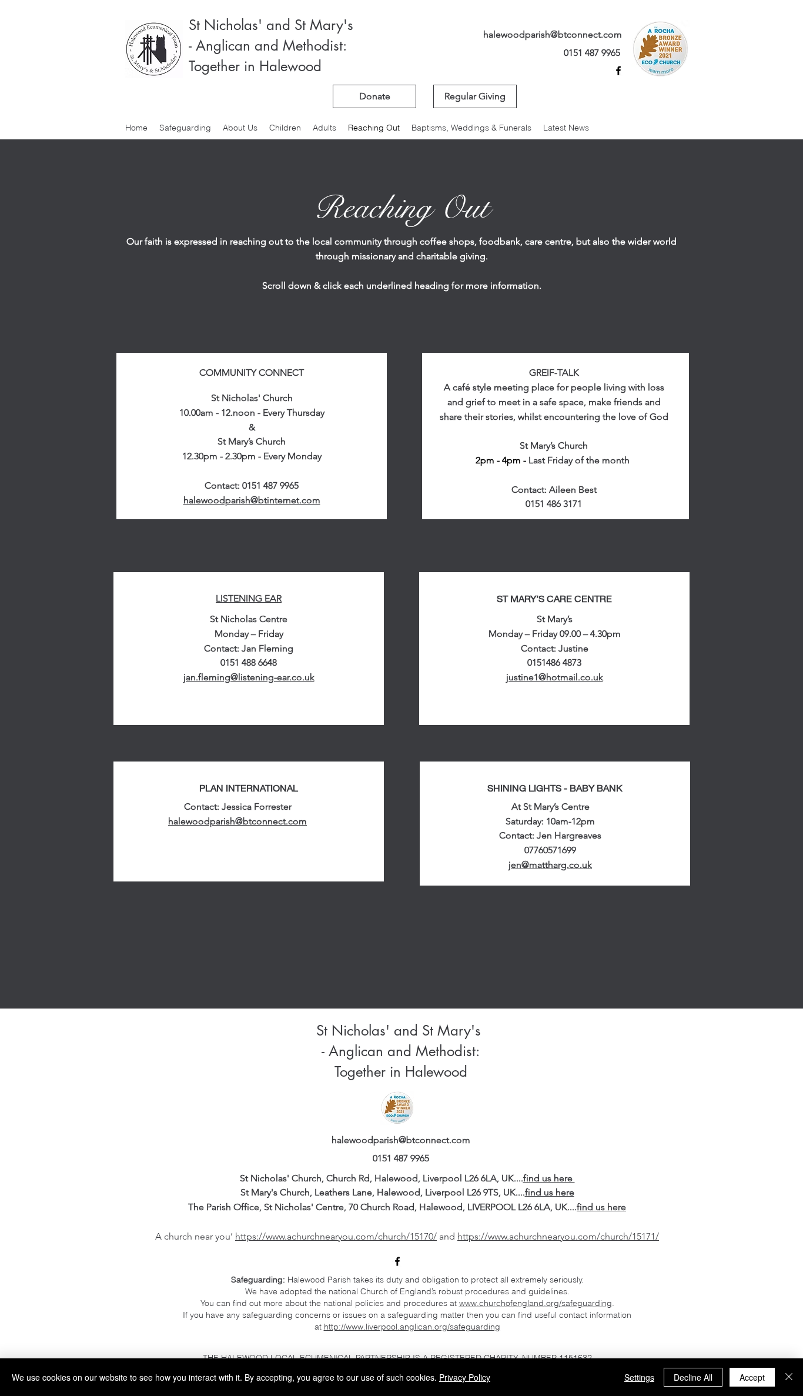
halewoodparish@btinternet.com (251, 500)
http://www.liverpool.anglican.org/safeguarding (412, 1326)
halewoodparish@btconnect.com (552, 34)
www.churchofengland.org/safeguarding (535, 1303)
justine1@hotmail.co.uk (554, 677)
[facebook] (618, 70)
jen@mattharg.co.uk (550, 864)
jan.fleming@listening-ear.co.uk (248, 677)
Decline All (693, 1377)
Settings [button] (639, 1377)
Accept (752, 1377)
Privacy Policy (464, 1377)
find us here (549, 1178)
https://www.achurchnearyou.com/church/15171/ (558, 1236)
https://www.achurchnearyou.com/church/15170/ (336, 1236)
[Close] (789, 1377)
